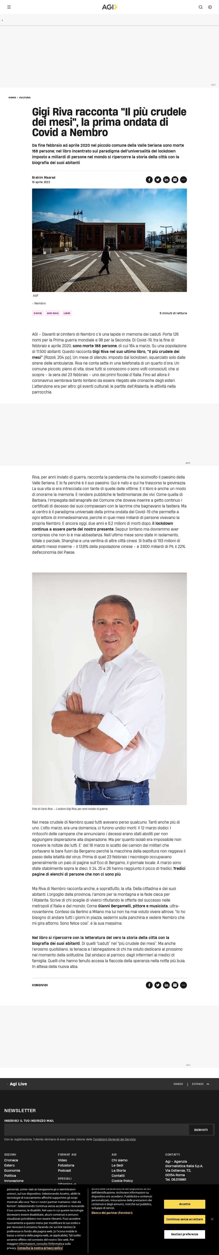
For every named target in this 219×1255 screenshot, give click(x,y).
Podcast (64, 1170)
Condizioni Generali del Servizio (114, 1139)
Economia (12, 1170)
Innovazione (14, 1181)
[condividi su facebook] (149, 179)
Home (12, 97)
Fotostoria (66, 1165)
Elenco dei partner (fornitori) (112, 1213)
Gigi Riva (53, 313)
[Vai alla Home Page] (109, 7)
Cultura (25, 97)
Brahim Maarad (43, 177)
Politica (10, 1176)
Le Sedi (117, 1165)
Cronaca (11, 1160)
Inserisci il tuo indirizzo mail (29, 1120)
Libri (67, 313)
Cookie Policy (122, 1181)
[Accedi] (210, 7)
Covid (38, 313)
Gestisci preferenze (184, 1234)
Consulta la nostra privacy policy (40, 1248)
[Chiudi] (212, 1219)
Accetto (184, 1204)
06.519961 (178, 1179)
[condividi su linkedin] (166, 179)
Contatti (118, 1176)
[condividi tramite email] (175, 179)
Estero (9, 1165)
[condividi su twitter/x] (157, 179)
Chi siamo (119, 1160)
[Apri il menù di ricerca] (200, 7)
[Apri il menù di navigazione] (9, 7)
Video (62, 1160)
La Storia (119, 1170)
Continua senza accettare (184, 1219)
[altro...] (183, 179)
